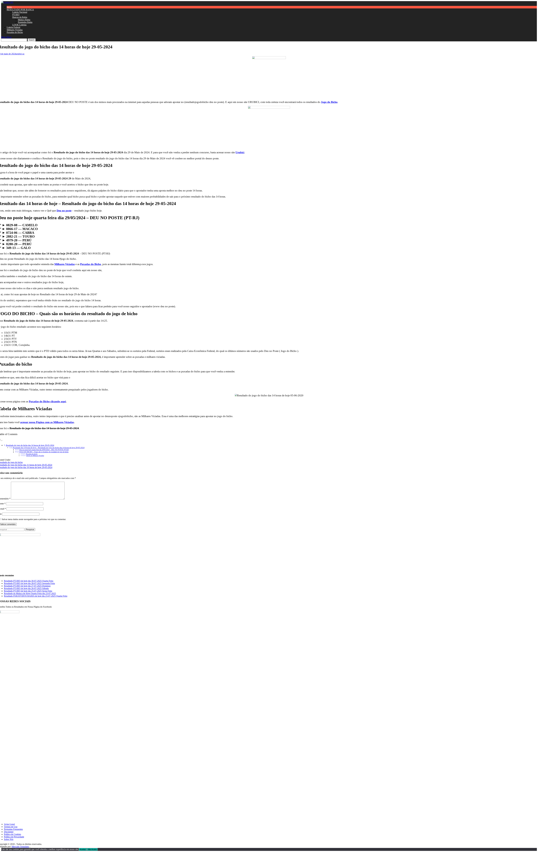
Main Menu (6, 37)
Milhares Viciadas (15, 30)
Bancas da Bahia (19, 17)
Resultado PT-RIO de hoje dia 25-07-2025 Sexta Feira (28, 591)
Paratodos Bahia (25, 22)
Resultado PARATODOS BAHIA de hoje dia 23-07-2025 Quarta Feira (35, 596)
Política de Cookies (12, 834)
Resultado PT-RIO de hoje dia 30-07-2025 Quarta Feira (28, 581)
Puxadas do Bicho (15, 32)
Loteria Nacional (19, 12)
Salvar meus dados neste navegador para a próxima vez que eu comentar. (34, 519)
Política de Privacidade (14, 837)
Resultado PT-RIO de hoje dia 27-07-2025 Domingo (27, 586)
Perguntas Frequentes (13, 829)
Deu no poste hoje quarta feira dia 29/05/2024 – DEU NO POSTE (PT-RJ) (44, 450)
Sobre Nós (8, 839)
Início (9, 7)
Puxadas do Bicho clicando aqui (47, 401)
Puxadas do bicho (32, 454)
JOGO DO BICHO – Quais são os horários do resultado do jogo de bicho (44, 452)
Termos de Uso (10, 826)
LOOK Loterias (19, 25)
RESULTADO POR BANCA (20, 9)
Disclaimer (8, 832)
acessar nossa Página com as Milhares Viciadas (47, 422)
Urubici (240, 152)
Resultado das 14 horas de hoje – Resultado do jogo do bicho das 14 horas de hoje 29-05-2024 (48, 448)
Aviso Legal (9, 824)
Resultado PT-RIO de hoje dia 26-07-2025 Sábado (26, 588)
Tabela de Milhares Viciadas (35, 455)
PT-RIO (15, 14)
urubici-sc (20, 54)
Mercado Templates (20, 846)
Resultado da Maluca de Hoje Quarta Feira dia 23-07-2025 (30, 593)
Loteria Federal (13, 27)
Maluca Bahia (24, 20)
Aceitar (83, 849)
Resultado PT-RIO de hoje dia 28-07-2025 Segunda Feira (29, 583)
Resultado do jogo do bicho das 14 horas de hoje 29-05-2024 (30, 445)
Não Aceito (92, 849)
